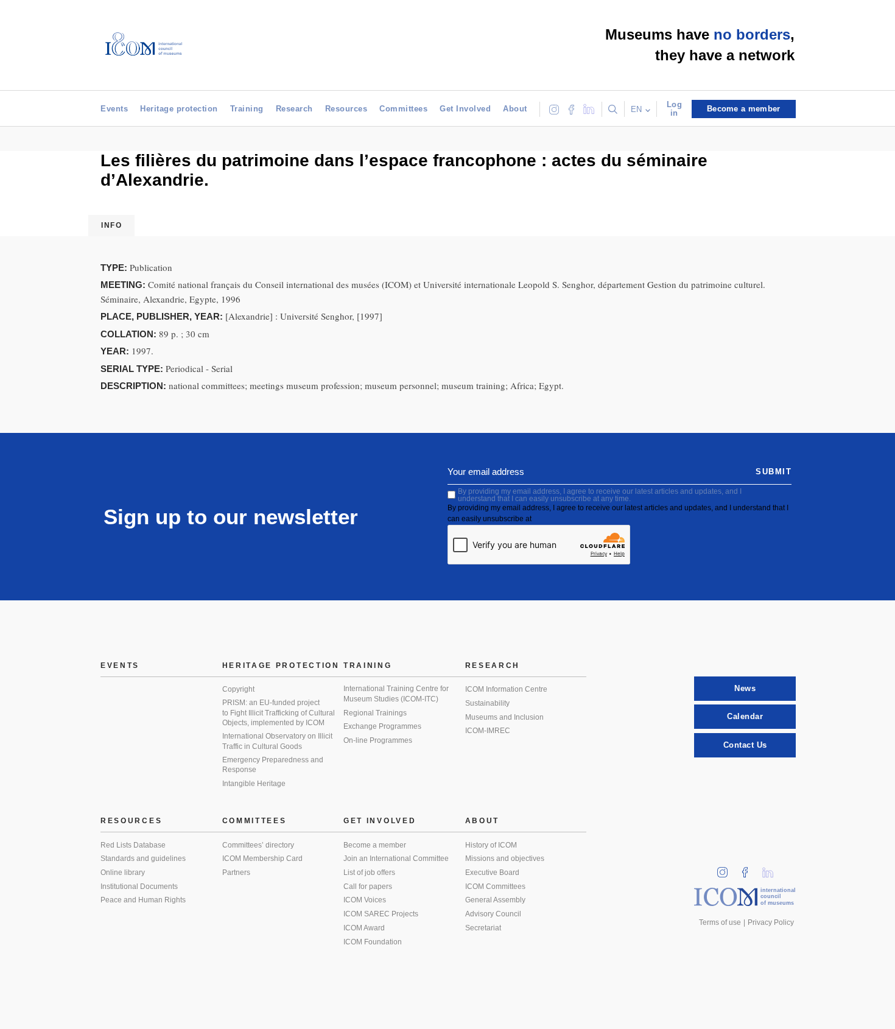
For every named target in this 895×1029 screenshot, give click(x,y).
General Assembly (495, 900)
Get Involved (465, 108)
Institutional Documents (139, 886)
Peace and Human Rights (143, 900)
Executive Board (492, 872)
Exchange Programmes (382, 726)
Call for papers (367, 886)
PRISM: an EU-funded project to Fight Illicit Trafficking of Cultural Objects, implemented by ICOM (278, 712)
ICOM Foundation (372, 942)
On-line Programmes (377, 740)
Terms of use (720, 922)
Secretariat (483, 928)
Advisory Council (493, 914)
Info (111, 225)
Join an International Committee (396, 858)
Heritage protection (179, 108)
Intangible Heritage (254, 783)
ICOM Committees (495, 886)
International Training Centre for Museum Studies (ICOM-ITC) (396, 693)
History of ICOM (491, 845)
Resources (346, 108)
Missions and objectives (504, 858)
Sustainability (487, 703)
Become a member (374, 845)
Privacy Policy (771, 922)
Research (294, 108)
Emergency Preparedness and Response (272, 765)
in (726, 869)
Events (114, 108)
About (515, 108)
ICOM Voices (364, 900)
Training (247, 108)
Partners (236, 872)
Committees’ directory (258, 845)
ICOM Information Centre (506, 689)
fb (749, 869)
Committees (403, 108)
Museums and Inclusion (504, 717)
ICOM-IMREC (487, 730)
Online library (122, 872)
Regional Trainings (375, 713)
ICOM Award (364, 928)
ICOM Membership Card (262, 858)
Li (772, 869)
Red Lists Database (133, 845)
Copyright (238, 689)
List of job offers (369, 872)
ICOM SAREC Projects (380, 914)
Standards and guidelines (143, 858)
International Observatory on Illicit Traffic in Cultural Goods (277, 741)
